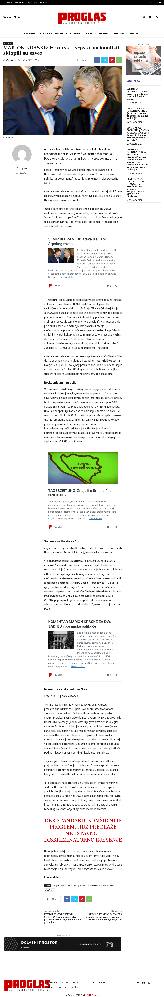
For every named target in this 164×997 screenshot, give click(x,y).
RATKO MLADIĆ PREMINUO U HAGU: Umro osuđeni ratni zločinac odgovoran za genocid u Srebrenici (137, 188)
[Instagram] (143, 983)
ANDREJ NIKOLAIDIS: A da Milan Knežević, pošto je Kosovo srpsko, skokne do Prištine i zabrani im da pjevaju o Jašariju (138, 159)
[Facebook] (138, 17)
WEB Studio (92, 995)
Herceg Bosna (79, 885)
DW (68, 885)
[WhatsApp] (119, 60)
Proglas (9, 60)
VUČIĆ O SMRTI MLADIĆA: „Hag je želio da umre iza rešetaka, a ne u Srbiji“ (137, 113)
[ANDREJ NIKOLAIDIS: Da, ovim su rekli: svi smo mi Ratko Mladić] (155, 91)
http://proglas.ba (22, 173)
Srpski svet (49, 890)
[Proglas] (82, 18)
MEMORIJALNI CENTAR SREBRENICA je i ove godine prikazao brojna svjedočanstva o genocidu (62, 918)
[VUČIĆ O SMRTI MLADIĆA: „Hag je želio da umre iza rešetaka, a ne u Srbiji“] (155, 111)
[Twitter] (144, 17)
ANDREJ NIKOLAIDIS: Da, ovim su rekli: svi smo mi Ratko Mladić (137, 94)
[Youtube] (150, 17)
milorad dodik (108, 885)
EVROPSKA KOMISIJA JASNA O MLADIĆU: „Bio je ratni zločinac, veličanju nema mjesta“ (138, 134)
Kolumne (8, 43)
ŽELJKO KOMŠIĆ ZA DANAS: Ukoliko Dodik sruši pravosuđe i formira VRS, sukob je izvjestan (104, 917)
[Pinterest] (112, 60)
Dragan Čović (58, 885)
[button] (157, 17)
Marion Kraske (93, 885)
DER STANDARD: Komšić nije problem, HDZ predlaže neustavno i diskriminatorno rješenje (83, 830)
